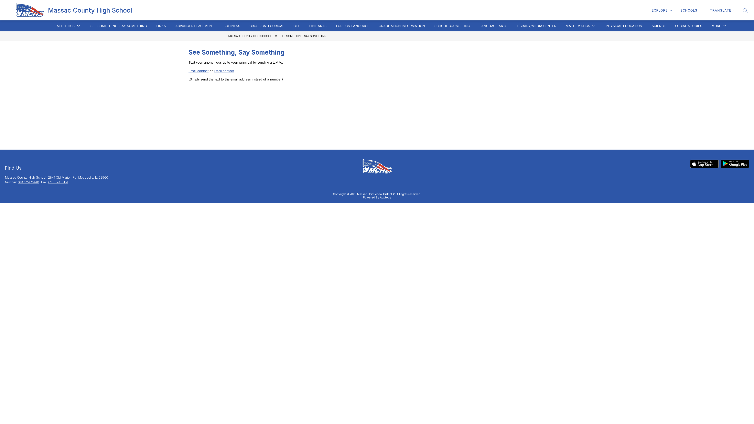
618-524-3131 (58, 182)
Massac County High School (250, 36)
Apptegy (385, 197)
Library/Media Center (536, 26)
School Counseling (452, 26)
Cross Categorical (267, 26)
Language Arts (493, 26)
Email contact (198, 71)
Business (231, 26)
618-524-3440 (28, 182)
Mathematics (578, 26)
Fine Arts (318, 26)
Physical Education (624, 26)
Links (161, 26)
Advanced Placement (194, 26)
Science (659, 26)
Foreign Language (352, 26)
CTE (297, 26)
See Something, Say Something (118, 26)
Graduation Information (402, 26)
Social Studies (688, 26)
